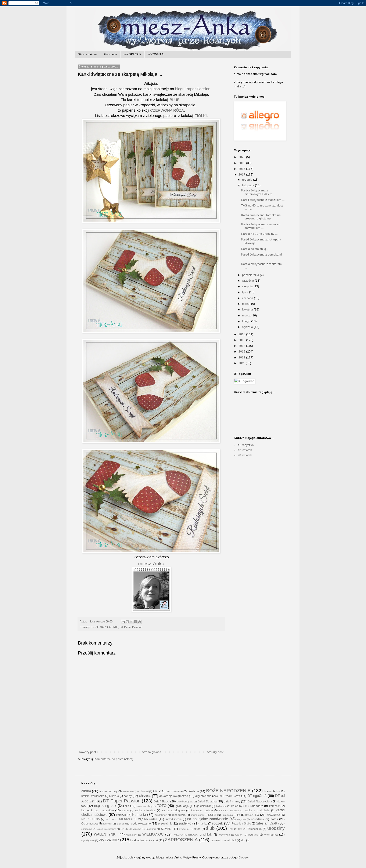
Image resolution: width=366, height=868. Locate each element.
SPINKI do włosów (131, 829)
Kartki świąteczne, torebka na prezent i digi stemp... (261, 216)
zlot (243, 840)
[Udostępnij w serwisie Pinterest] (139, 622)
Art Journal (142, 791)
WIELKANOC (153, 834)
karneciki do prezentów (97, 810)
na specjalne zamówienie (207, 819)
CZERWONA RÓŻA (167, 110)
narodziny (257, 819)
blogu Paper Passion (192, 89)
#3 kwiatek (245, 455)
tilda (240, 829)
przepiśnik (165, 823)
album (86, 791)
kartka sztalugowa (173, 810)
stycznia (248, 327)
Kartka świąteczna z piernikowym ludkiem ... (258, 192)
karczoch (274, 806)
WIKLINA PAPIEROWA (185, 834)
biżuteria (193, 791)
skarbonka (86, 829)
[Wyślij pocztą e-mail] (123, 622)
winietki (207, 834)
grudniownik (203, 806)
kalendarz (256, 806)
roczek (217, 823)
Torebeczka (254, 828)
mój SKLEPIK (132, 54)
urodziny (276, 828)
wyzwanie (109, 839)
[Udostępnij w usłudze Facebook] (135, 622)
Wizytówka (224, 834)
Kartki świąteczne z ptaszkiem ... (263, 199)
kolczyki (121, 814)
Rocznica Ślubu (241, 823)
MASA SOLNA (90, 819)
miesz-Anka (151, 563)
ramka (203, 823)
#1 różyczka (246, 445)
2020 (242, 157)
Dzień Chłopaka (185, 801)
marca (246, 315)
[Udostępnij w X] (131, 622)
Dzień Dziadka (207, 801)
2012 (242, 357)
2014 (242, 345)
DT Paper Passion (131, 627)
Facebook (110, 54)
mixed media (173, 819)
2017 (242, 174)
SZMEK (166, 828)
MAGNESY (274, 814)
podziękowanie (141, 823)
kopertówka (179, 814)
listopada (248, 185)
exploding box (105, 806)
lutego (246, 321)
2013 (242, 351)
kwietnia (248, 309)
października (251, 275)
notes (274, 819)
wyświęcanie (87, 840)
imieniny (236, 806)
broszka (114, 796)
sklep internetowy (106, 829)
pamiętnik (107, 823)
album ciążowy (108, 791)
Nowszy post (87, 752)
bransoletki (271, 791)
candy (128, 796)
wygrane (253, 834)
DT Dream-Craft (229, 796)
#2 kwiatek (245, 450)
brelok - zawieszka (92, 796)
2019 (242, 163)
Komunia (139, 815)
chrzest (145, 796)
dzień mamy (232, 801)
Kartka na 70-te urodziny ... (259, 233)
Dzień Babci (161, 801)
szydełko (184, 829)
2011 (242, 363)
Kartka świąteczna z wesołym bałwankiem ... (260, 226)
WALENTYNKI (105, 834)
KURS (212, 814)
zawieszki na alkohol (223, 840)
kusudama (227, 815)
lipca (245, 292)
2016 (242, 334)
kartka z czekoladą (257, 810)
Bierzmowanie (174, 791)
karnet (125, 810)
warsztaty (131, 834)
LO (257, 814)
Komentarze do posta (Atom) (113, 759)
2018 (242, 168)
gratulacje (182, 806)
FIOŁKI (201, 116)
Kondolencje (161, 815)
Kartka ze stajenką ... (255, 248)
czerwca (248, 298)
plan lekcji (122, 823)
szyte (197, 828)
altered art (127, 791)
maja (246, 303)
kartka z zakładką (229, 810)
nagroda (241, 819)
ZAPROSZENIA (181, 839)
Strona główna (87, 54)
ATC (155, 791)
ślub (210, 828)
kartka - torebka (145, 810)
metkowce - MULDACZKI (119, 819)
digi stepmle (203, 796)
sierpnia (248, 286)
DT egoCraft (257, 796)
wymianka (271, 834)
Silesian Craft (266, 823)
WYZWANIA (156, 54)
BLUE (175, 100)
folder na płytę (144, 806)
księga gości (197, 815)
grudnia (247, 179)
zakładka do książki (145, 840)
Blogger (243, 857)
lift (238, 814)
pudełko (185, 823)
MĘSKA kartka (147, 819)
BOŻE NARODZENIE (105, 627)
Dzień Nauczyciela (259, 801)
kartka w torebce (202, 810)
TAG (231, 829)
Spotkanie (151, 829)
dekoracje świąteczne (173, 796)
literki (248, 815)
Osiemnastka (89, 823)
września (248, 280)
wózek (238, 834)
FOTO (161, 806)
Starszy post (215, 752)
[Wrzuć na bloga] (127, 622)
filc (127, 806)
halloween (221, 806)
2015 (242, 340)
